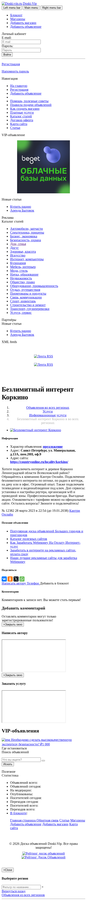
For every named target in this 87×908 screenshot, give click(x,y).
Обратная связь (47, 820)
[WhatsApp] (21, 579)
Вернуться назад (13, 891)
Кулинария (18, 263)
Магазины (17, 19)
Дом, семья (18, 244)
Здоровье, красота (23, 251)
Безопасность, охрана (25, 240)
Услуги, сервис (21, 312)
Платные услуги (22, 112)
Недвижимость (21, 278)
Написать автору (14, 583)
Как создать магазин (24, 108)
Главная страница (23, 820)
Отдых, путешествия (25, 290)
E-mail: (6, 37)
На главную (18, 86)
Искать (7, 764)
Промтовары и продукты (28, 293)
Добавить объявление (25, 26)
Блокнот (16, 15)
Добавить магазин (23, 23)
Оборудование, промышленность (34, 286)
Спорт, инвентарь (23, 301)
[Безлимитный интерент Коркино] (35, 430)
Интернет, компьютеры (27, 259)
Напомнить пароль (15, 71)
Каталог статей (21, 116)
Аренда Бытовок (22, 210)
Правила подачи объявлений (31, 105)
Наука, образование (24, 274)
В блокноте (18, 813)
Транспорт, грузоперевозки (29, 309)
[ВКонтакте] (4, 579)
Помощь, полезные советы (29, 101)
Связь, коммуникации (26, 297)
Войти (7, 54)
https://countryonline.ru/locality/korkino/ (39, 462)
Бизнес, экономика (23, 236)
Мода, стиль (19, 270)
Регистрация (11, 64)
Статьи (15, 128)
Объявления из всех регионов (23, 895)
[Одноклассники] (10, 579)
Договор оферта (21, 120)
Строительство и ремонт (28, 305)
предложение (53, 446)
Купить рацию (20, 206)
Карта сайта (18, 124)
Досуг (14, 248)
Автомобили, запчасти (26, 228)
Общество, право (22, 282)
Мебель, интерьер (23, 267)
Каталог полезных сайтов (28, 539)
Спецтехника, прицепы (27, 232)
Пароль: (7, 46)
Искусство (17, 255)
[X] (16, 579)
